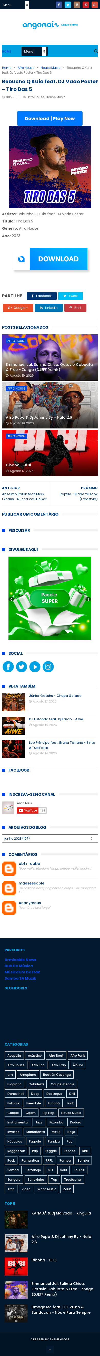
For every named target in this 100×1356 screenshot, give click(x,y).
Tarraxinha (35, 1179)
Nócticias (14, 1141)
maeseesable (31, 883)
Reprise (69, 1151)
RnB (85, 1151)
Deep (35, 1094)
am (10, 1074)
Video (26, 1189)
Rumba (65, 1160)
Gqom (31, 1113)
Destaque (54, 1094)
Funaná (54, 1103)
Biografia (14, 1084)
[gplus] (95, 5)
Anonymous (30, 903)
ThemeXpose (59, 1339)
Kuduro (75, 1122)
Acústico (35, 1055)
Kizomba (56, 1122)
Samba (83, 1160)
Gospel (13, 1113)
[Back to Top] (50, 1349)
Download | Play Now (50, 118)
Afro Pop (38, 1065)
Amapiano (28, 1074)
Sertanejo (33, 1170)
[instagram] (77, 5)
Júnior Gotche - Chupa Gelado (55, 695)
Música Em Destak (22, 972)
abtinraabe (29, 864)
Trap (11, 1189)
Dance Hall (15, 1094)
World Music (46, 1189)
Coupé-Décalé (62, 1084)
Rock (11, 1160)
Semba (13, 1170)
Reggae (51, 1151)
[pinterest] (86, 5)
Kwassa (13, 1132)
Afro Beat (56, 1055)
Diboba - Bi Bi (18, 465)
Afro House (26, 67)
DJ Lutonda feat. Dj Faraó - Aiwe (56, 719)
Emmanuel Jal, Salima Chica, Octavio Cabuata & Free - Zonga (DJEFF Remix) (49, 367)
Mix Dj (56, 1132)
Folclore (13, 1103)
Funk (70, 1103)
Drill (72, 1094)
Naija (71, 1132)
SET (50, 1170)
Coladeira (36, 1084)
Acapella (14, 1055)
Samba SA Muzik (20, 978)
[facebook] (59, 5)
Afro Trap (59, 1065)
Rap (35, 1151)
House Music (51, 67)
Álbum (78, 1065)
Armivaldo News (20, 959)
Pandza (54, 1141)
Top (54, 1179)
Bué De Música (19, 966)
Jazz (39, 1122)
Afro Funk (78, 1055)
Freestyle (33, 1103)
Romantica (30, 1160)
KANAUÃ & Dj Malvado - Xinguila (61, 1213)
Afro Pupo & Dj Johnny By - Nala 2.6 (39, 417)
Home (6, 51)
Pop (70, 1141)
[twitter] (68, 5)
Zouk (67, 1189)
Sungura (14, 1179)
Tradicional (73, 1179)
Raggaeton (16, 1151)
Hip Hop (48, 1113)
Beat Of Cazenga (57, 1074)
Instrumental (17, 1122)
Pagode (35, 1141)
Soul (63, 1170)
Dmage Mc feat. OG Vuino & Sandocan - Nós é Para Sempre (61, 1309)
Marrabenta (35, 1132)
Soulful (79, 1170)
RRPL (49, 1160)
